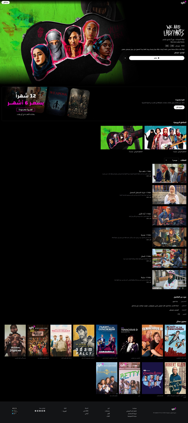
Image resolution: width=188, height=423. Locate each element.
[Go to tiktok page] (40, 411)
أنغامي (86, 413)
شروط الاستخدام (132, 413)
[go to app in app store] (15, 408)
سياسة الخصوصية (132, 416)
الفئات (108, 416)
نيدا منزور (175, 301)
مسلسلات (107, 411)
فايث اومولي (161, 306)
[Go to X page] (35, 411)
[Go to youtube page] (38, 411)
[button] (5, 2)
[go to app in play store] (15, 411)
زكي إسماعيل (135, 306)
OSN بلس (85, 411)
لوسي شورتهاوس (153, 306)
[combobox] (171, 160)
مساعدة (135, 408)
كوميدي (182, 53)
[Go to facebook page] (44, 411)
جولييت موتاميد (143, 306)
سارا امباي (168, 306)
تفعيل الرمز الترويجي (131, 411)
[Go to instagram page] (42, 411)
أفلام (108, 413)
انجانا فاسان (175, 306)
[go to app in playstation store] (15, 413)
